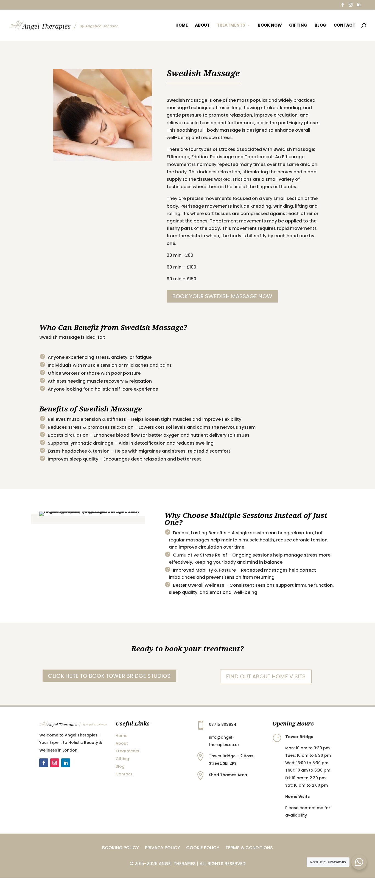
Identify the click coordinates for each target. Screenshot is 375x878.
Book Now (270, 25)
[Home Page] (64, 25)
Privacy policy (162, 848)
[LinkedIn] (358, 6)
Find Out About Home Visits (266, 676)
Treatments (231, 25)
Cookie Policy (202, 848)
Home (181, 25)
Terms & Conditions (249, 848)
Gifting (298, 25)
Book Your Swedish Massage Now (222, 296)
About (202, 25)
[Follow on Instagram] (54, 762)
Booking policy (120, 848)
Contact (344, 25)
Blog (320, 25)
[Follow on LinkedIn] (65, 762)
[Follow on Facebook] (43, 762)
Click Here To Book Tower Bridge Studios (109, 676)
